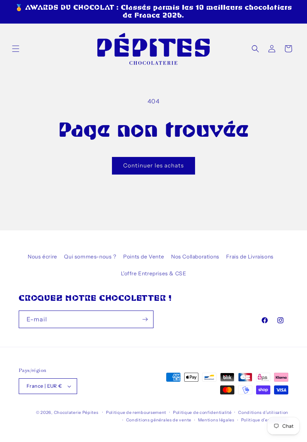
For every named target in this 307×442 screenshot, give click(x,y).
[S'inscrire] (145, 319)
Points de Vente (143, 256)
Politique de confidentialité (202, 412)
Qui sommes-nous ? (90, 256)
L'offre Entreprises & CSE (153, 273)
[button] (15, 48)
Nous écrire (42, 256)
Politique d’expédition (264, 420)
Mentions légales (216, 420)
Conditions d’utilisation (263, 412)
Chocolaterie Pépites (76, 412)
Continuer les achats (153, 165)
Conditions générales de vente (158, 420)
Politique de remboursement (136, 412)
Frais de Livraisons (249, 256)
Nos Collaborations (195, 256)
